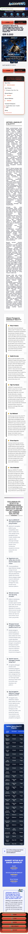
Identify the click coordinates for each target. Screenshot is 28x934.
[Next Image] (25, 49)
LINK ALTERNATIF (15, 926)
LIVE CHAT (15, 929)
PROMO (15, 915)
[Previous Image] (2, 49)
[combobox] (12, 8)
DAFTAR (20, 22)
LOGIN (7, 22)
